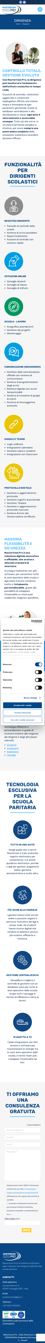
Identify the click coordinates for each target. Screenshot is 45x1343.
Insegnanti (12, 748)
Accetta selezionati (22, 712)
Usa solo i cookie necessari (22, 720)
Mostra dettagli (30, 698)
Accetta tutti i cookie (23, 705)
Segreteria (12, 751)
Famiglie (11, 755)
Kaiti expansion (34, 1338)
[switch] (38, 672)
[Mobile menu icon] (40, 9)
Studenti (11, 745)
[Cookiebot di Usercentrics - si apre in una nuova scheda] (31, 621)
